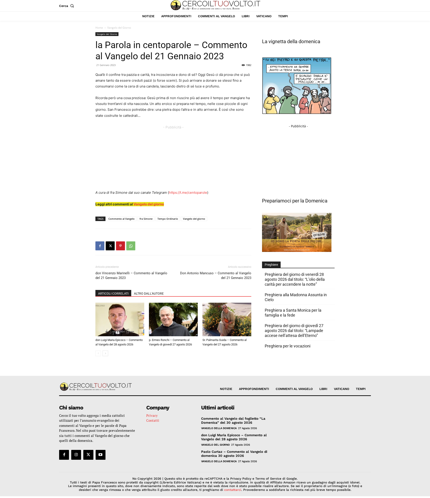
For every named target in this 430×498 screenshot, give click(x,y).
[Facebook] (99, 245)
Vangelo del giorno (148, 204)
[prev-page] (98, 353)
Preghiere (271, 264)
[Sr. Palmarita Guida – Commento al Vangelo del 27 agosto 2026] (226, 319)
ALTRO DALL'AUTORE (149, 293)
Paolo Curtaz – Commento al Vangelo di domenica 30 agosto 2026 (234, 454)
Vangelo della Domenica (219, 428)
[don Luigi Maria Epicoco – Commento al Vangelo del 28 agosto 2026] (119, 319)
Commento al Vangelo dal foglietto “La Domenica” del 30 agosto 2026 (233, 421)
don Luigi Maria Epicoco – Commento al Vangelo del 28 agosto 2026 (234, 437)
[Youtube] (100, 455)
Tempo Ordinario (167, 218)
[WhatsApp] (130, 245)
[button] (67, 6)
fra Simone (146, 218)
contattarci (232, 490)
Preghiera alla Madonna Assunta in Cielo (296, 297)
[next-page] (105, 353)
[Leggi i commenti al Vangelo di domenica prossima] (296, 251)
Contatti (152, 420)
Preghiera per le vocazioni (287, 346)
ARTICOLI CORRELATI (113, 293)
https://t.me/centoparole (188, 192)
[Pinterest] (120, 245)
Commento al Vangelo (121, 218)
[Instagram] (76, 455)
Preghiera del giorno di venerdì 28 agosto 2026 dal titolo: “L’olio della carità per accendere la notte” (295, 279)
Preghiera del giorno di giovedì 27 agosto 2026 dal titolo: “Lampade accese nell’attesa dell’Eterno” (294, 330)
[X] (110, 245)
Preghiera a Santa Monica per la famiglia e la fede (293, 312)
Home (99, 28)
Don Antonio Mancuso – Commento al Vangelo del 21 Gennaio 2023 (215, 275)
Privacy (152, 415)
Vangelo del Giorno (107, 34)
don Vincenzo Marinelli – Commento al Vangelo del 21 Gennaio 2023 (131, 275)
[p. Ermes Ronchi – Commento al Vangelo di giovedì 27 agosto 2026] (173, 319)
